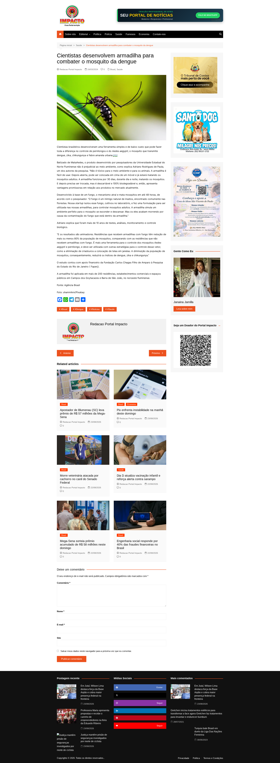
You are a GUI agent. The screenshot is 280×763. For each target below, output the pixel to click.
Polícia (108, 34)
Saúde (118, 34)
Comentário (63, 583)
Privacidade (183, 758)
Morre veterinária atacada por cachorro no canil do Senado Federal (79, 479)
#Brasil (64, 309)
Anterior (67, 353)
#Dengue (79, 309)
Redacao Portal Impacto (71, 69)
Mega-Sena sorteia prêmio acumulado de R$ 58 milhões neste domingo (83, 544)
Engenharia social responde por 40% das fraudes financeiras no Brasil (137, 544)
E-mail (61, 624)
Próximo (156, 353)
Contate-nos (159, 34)
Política (97, 34)
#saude (110, 309)
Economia (144, 34)
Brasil (112, 69)
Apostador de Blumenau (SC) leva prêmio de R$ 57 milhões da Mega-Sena (83, 413)
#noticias (95, 309)
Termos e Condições (213, 758)
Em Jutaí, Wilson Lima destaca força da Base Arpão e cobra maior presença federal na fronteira (92, 692)
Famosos (130, 34)
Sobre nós (70, 34)
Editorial (83, 34)
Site (59, 638)
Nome (60, 611)
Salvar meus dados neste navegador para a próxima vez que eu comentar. (96, 651)
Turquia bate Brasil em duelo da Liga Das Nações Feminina (208, 731)
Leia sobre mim (184, 309)
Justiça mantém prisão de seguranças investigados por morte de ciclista (94, 738)
